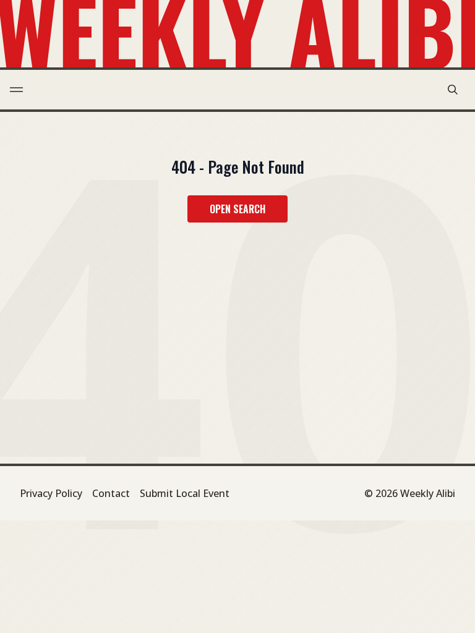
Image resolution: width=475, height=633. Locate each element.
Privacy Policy (51, 493)
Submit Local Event (184, 493)
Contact (111, 493)
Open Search (237, 209)
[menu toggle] (16, 89)
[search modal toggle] (452, 90)
